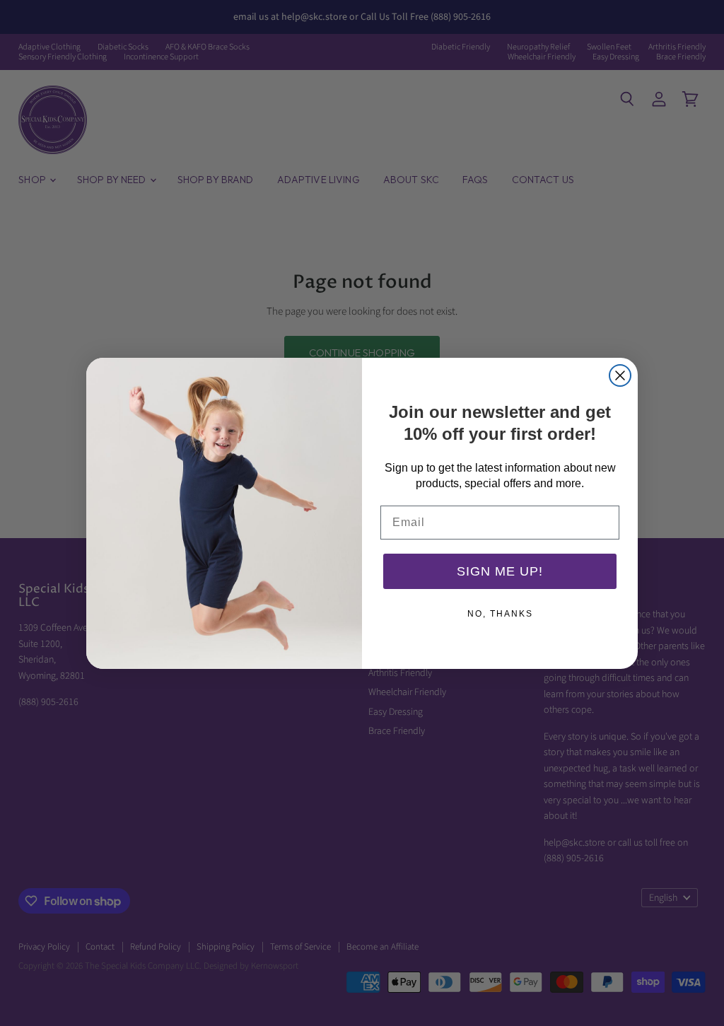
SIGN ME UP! (500, 571)
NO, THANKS (500, 614)
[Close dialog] (620, 375)
